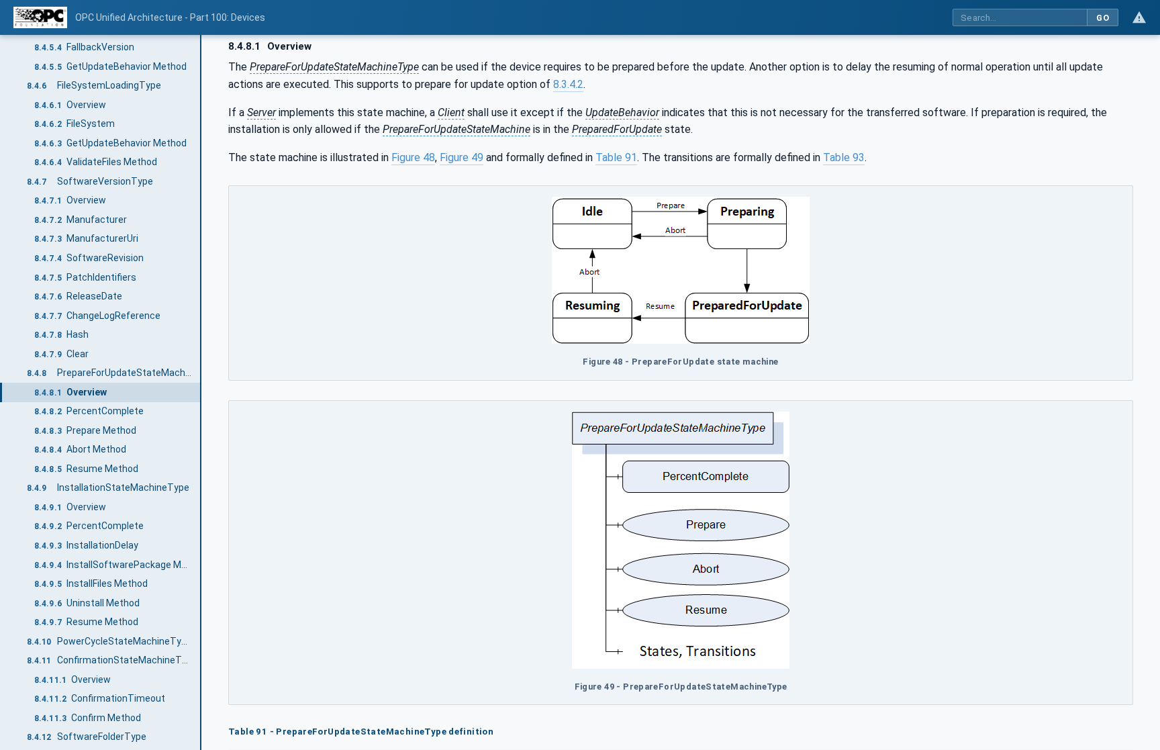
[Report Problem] (1139, 17)
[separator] (201, 392)
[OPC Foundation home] (40, 17)
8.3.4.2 (568, 84)
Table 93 (844, 157)
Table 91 (616, 157)
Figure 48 (413, 157)
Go (1102, 18)
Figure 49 (461, 157)
